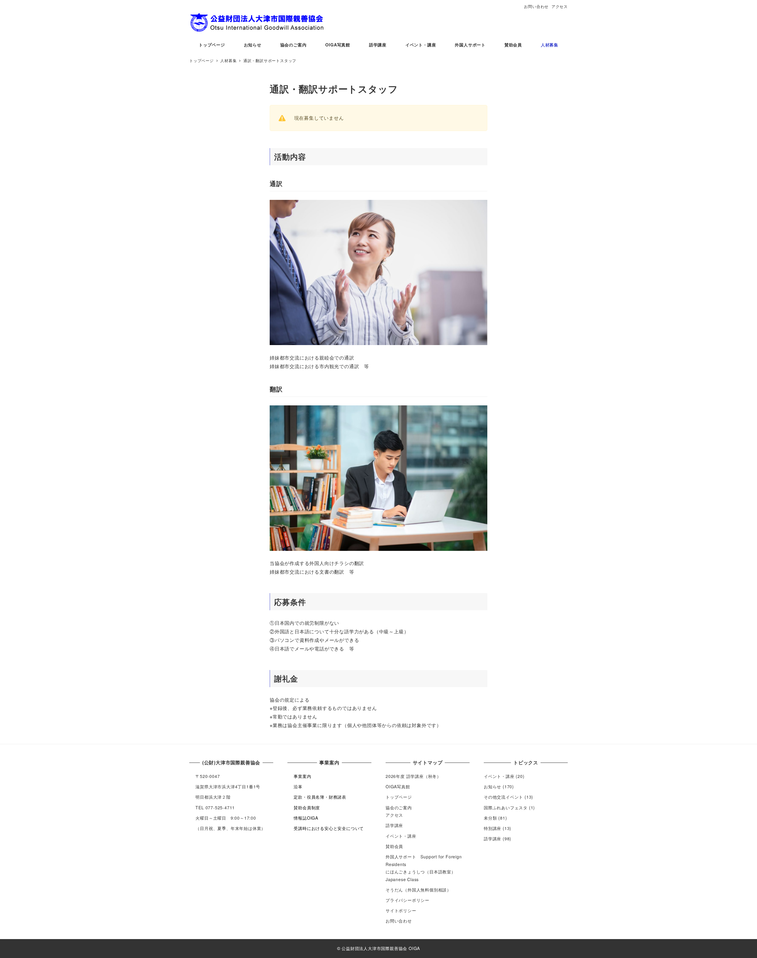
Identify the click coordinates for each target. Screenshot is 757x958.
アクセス (559, 6)
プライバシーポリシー (407, 900)
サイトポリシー (401, 910)
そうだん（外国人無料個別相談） (418, 890)
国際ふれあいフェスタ (506, 807)
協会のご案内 (399, 807)
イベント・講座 (401, 836)
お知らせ (492, 786)
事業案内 (302, 776)
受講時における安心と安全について (329, 828)
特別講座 (492, 828)
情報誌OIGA (306, 818)
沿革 (298, 786)
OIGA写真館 (398, 786)
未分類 (490, 818)
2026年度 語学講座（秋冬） (413, 776)
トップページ (399, 797)
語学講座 (394, 825)
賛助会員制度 (307, 807)
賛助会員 (394, 846)
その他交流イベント (503, 797)
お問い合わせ (536, 6)
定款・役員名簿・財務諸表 (320, 797)
